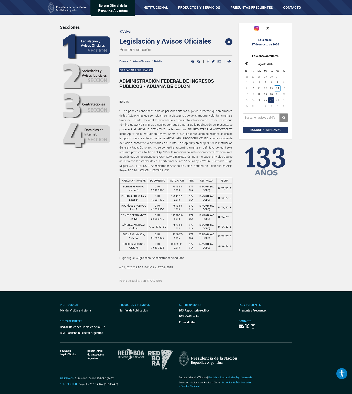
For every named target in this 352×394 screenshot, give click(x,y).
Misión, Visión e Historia (75, 310)
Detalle (158, 61)
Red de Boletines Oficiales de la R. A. (83, 327)
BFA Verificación (189, 316)
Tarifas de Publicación (134, 310)
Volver (127, 31)
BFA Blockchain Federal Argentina (81, 333)
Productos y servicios (199, 7)
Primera (123, 61)
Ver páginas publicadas (136, 70)
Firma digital (187, 322)
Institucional (155, 7)
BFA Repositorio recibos (194, 310)
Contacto (292, 7)
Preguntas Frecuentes (251, 7)
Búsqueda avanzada (265, 130)
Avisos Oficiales (141, 61)
